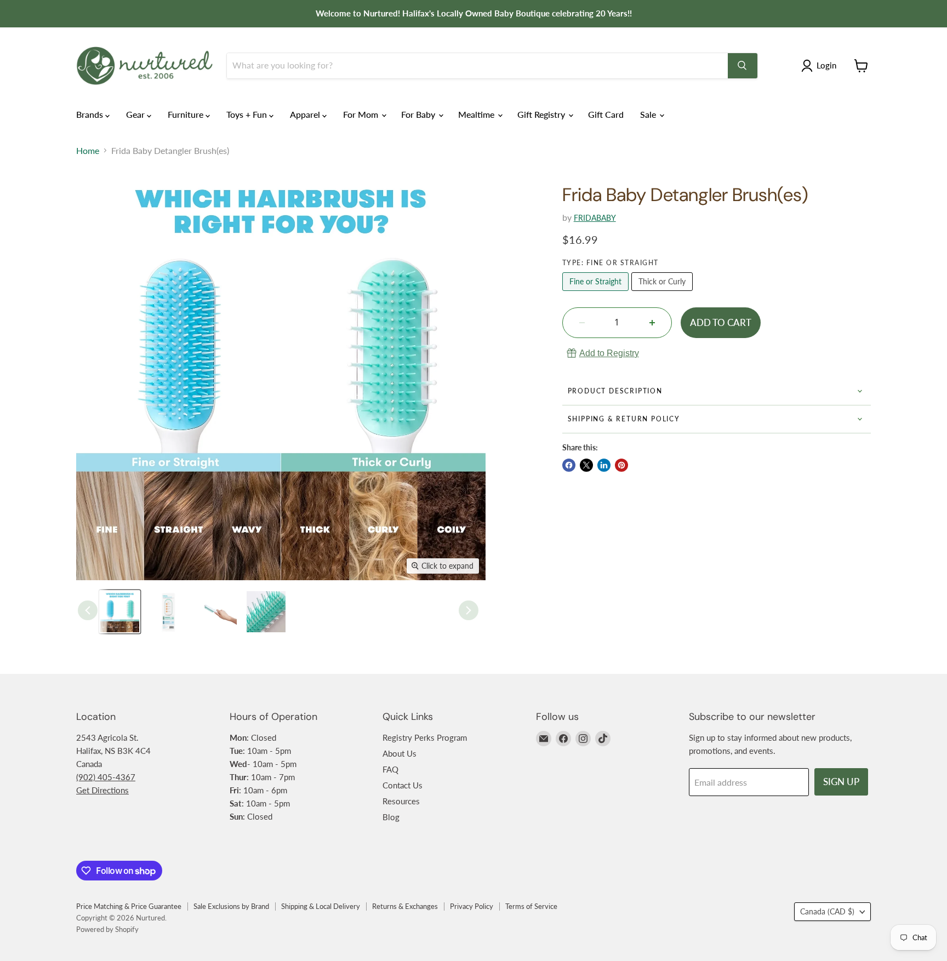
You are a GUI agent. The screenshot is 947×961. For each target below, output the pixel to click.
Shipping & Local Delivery (320, 906)
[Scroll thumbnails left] (88, 610)
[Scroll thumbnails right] (468, 610)
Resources (401, 801)
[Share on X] (586, 465)
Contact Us (403, 785)
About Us (400, 753)
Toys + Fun (247, 114)
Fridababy (595, 217)
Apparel (306, 114)
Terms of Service (531, 906)
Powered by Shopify (107, 929)
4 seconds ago (609, 353)
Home (87, 151)
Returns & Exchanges (405, 906)
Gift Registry (542, 114)
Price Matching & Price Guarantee (128, 906)
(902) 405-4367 (105, 777)
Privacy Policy (471, 906)
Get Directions (102, 790)
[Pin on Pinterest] (621, 465)
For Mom (361, 114)
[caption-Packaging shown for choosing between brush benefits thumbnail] (168, 611)
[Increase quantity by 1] (652, 322)
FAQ (390, 769)
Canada (827, 911)
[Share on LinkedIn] (604, 465)
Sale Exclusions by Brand (231, 906)
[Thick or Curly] (663, 293)
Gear (136, 114)
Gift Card (606, 114)
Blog (391, 817)
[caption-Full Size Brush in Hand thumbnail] (217, 611)
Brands (90, 114)
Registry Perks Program (425, 737)
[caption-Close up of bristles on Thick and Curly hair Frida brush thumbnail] (266, 611)
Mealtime (477, 114)
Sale (649, 114)
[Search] (742, 65)
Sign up (841, 781)
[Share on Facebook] (568, 465)
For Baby (419, 114)
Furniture (187, 114)
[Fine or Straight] (596, 293)
